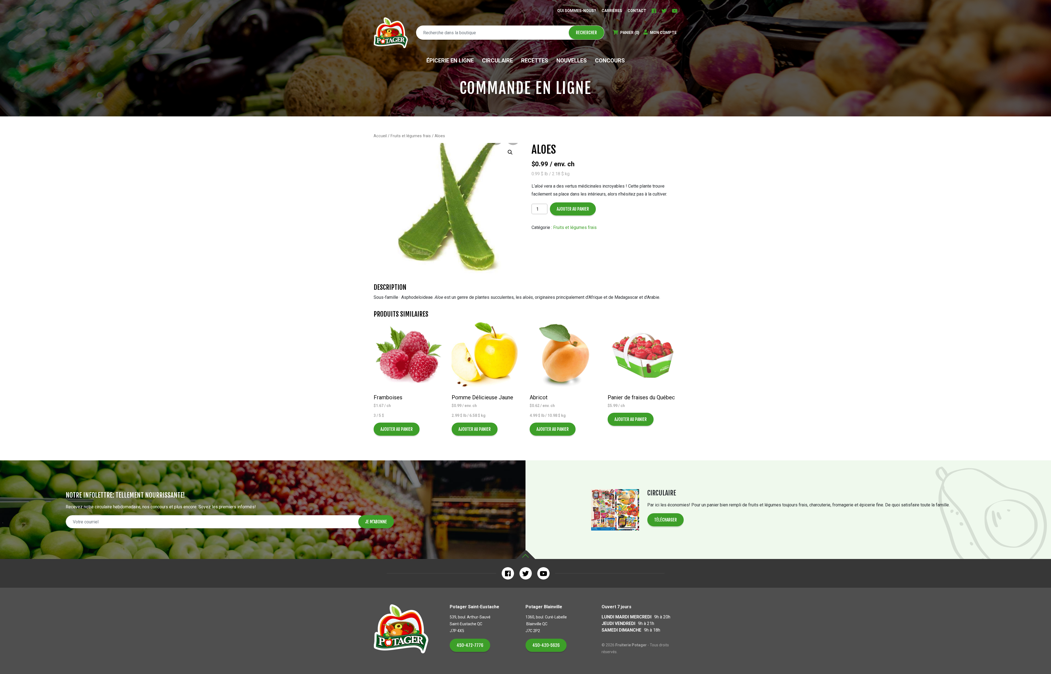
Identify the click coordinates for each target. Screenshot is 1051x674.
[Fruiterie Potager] (391, 32)
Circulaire (497, 60)
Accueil (380, 135)
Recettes (534, 60)
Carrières (612, 10)
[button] (510, 152)
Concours (610, 60)
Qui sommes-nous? (576, 10)
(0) (629, 32)
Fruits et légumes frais (411, 135)
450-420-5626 (546, 645)
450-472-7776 (470, 645)
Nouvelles (571, 60)
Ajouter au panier (573, 209)
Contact (637, 10)
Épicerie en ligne (450, 60)
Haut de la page (525, 554)
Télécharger (665, 520)
